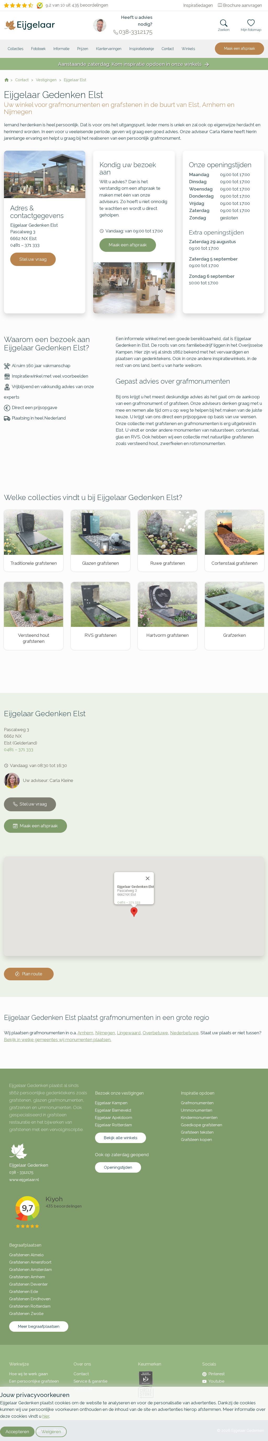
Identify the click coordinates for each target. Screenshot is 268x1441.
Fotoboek (38, 49)
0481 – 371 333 (18, 749)
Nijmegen (105, 1032)
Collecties (15, 49)
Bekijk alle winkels (120, 1137)
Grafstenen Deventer (28, 1284)
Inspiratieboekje (141, 49)
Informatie (61, 49)
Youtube (216, 1381)
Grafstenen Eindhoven (30, 1299)
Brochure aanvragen (242, 5)
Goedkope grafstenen (201, 1125)
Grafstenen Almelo (26, 1255)
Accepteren (17, 1431)
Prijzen (82, 49)
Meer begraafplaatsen (38, 1326)
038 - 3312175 (21, 1172)
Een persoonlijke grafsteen (34, 1381)
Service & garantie (90, 1381)
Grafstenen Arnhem (27, 1277)
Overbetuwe (155, 1032)
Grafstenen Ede (23, 1291)
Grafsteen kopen (196, 1139)
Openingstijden (118, 1167)
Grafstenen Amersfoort (30, 1262)
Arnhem (85, 1032)
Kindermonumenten (199, 1117)
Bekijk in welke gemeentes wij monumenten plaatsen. (57, 1039)
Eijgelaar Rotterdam (113, 1125)
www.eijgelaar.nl (24, 1179)
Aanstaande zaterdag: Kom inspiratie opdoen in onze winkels (134, 64)
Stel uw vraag (33, 259)
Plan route (32, 973)
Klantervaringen (108, 49)
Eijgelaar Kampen (111, 1103)
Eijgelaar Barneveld (113, 1110)
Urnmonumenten (196, 1110)
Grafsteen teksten (197, 1132)
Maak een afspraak (239, 48)
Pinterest (217, 1374)
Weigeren (51, 1431)
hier (45, 1416)
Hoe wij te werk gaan (28, 1374)
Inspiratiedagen (198, 5)
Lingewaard (129, 1032)
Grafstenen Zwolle (26, 1313)
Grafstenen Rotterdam (30, 1306)
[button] (134, 912)
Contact (168, 49)
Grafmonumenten (197, 1103)
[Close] (147, 878)
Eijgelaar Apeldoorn (113, 1117)
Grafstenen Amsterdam (30, 1269)
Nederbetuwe (184, 1032)
